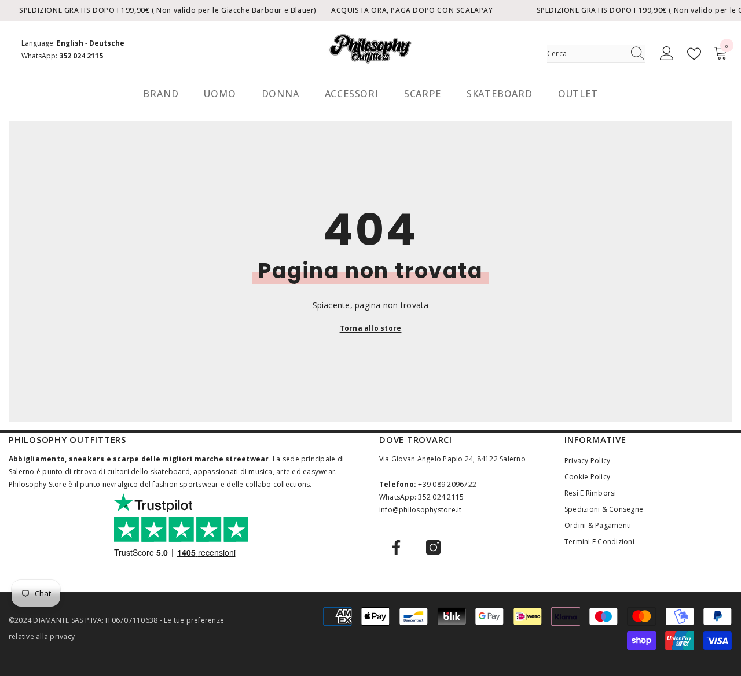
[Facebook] (396, 547)
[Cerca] (596, 54)
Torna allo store (371, 328)
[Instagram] (433, 547)
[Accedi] (667, 54)
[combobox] (585, 53)
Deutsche (106, 43)
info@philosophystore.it (420, 510)
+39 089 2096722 (447, 484)
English (70, 43)
